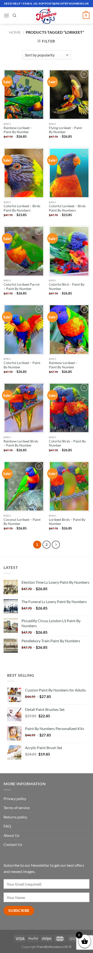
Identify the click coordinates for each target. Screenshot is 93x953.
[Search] (14, 15)
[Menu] (6, 15)
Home (15, 32)
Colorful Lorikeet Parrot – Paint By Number (22, 287)
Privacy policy (15, 798)
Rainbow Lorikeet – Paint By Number (18, 130)
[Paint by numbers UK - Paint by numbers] (46, 15)
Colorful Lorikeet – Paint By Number (22, 365)
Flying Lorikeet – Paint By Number (65, 130)
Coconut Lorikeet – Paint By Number (22, 522)
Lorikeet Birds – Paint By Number (67, 522)
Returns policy (15, 817)
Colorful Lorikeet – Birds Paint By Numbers (22, 208)
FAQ (7, 826)
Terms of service (17, 807)
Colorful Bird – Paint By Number (66, 287)
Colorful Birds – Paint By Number (67, 443)
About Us (11, 835)
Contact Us (13, 844)
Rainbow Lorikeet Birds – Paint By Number (21, 443)
